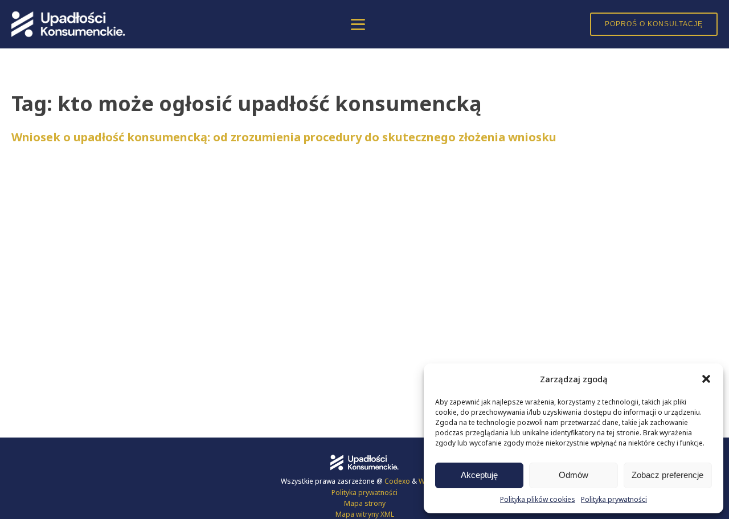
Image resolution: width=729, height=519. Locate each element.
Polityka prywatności (614, 499)
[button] (706, 379)
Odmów (573, 475)
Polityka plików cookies (537, 499)
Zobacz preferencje (667, 475)
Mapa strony (365, 503)
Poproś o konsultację (654, 24)
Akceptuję (479, 475)
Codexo (398, 481)
